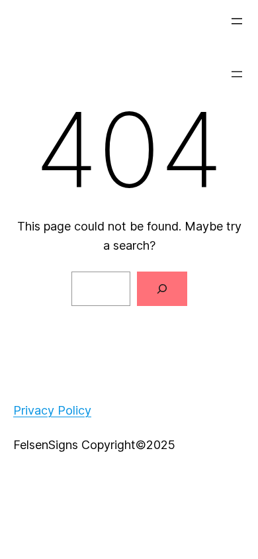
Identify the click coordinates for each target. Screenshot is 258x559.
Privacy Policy (52, 410)
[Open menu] (237, 21)
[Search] (162, 289)
